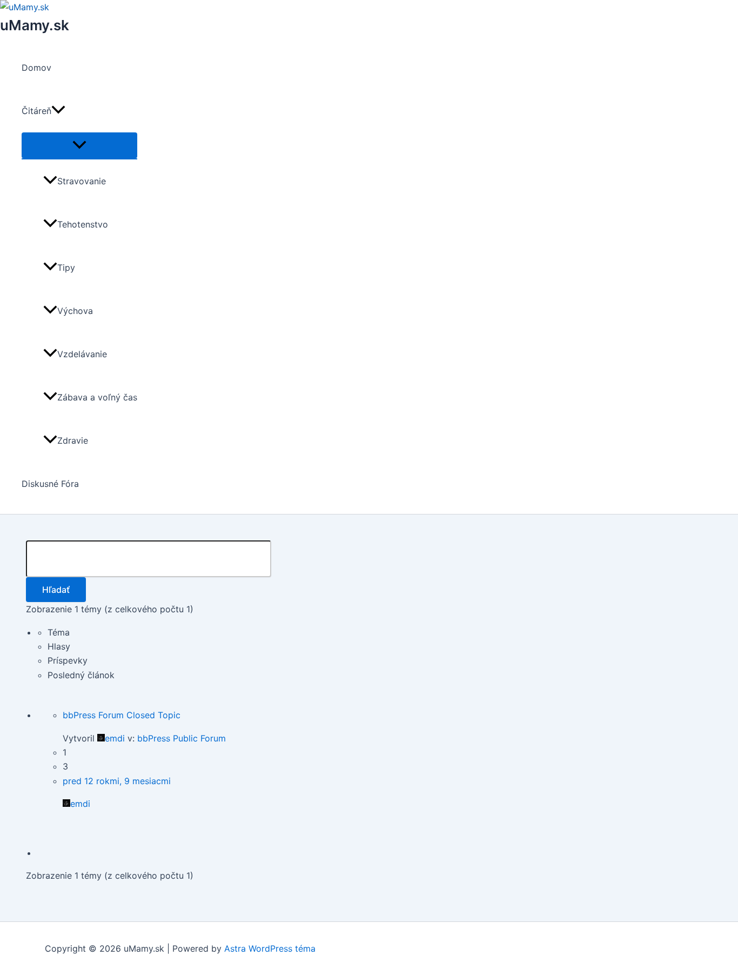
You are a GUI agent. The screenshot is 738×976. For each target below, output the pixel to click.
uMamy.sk (34, 25)
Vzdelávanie (82, 354)
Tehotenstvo (82, 224)
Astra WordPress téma (270, 948)
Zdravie (72, 440)
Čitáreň (36, 110)
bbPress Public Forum (181, 738)
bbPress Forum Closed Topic (121, 715)
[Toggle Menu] (79, 145)
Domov (36, 67)
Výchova (75, 310)
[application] (58, 110)
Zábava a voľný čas (97, 397)
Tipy (66, 267)
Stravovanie (81, 181)
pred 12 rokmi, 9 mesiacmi (117, 781)
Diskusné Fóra (50, 483)
